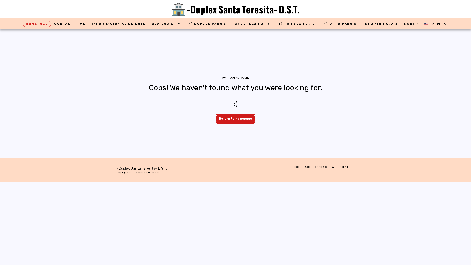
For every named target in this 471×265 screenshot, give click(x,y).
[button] (432, 24)
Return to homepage (235, 118)
